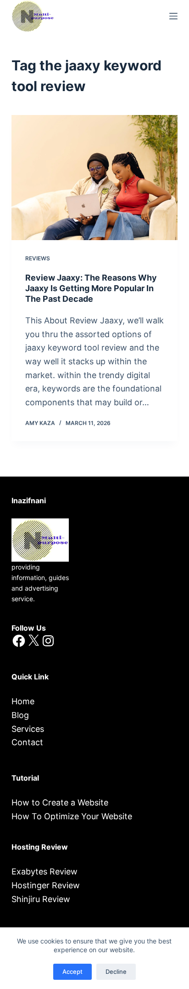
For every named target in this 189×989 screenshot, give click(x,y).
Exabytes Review (44, 871)
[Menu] (173, 16)
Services (27, 729)
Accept (72, 971)
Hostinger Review (45, 885)
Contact (27, 742)
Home (22, 701)
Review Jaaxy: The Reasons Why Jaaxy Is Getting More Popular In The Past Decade (91, 288)
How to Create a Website (59, 802)
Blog (20, 715)
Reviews (37, 258)
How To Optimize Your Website (71, 816)
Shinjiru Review (40, 899)
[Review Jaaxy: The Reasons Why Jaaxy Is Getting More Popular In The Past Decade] (94, 177)
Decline (116, 971)
